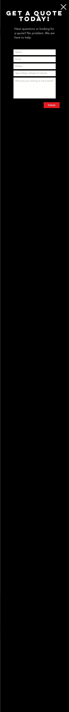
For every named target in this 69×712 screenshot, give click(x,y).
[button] (63, 7)
